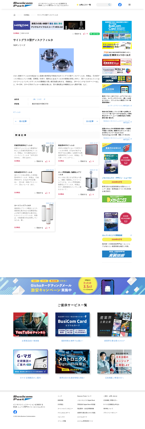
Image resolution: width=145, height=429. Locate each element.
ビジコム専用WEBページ (85, 421)
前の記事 (23, 121)
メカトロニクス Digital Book (86, 400)
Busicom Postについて (84, 396)
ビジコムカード (82, 417)
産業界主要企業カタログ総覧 (86, 412)
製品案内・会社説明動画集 (85, 408)
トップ (60, 396)
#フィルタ (17, 112)
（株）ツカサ (37, 99)
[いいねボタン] (84, 33)
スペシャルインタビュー (65, 408)
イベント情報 (62, 421)
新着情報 (60, 400)
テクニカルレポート (64, 412)
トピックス (61, 417)
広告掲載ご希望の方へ (110, 400)
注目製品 (26, 15)
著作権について (108, 408)
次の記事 (90, 121)
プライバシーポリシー (110, 412)
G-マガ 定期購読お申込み (111, 404)
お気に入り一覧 (85, 5)
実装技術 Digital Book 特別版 (86, 404)
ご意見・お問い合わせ (110, 396)
